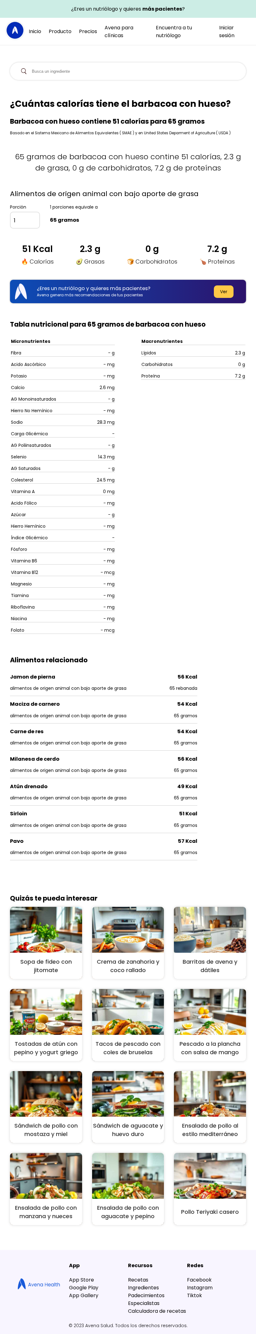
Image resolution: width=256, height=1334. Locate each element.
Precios (88, 31)
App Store (81, 1279)
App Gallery (83, 1295)
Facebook (199, 1279)
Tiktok (194, 1295)
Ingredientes (143, 1287)
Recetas (138, 1279)
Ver (223, 292)
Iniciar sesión (226, 31)
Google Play (83, 1287)
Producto (60, 31)
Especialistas (144, 1303)
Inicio (35, 31)
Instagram (200, 1287)
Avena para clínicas (119, 31)
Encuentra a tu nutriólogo (174, 31)
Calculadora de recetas (157, 1311)
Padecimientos (146, 1295)
